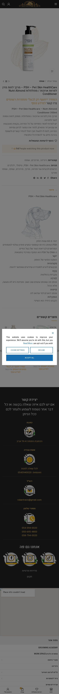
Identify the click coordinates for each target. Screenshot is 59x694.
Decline (41, 350)
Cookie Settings (17, 350)
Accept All (29, 358)
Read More (28, 343)
